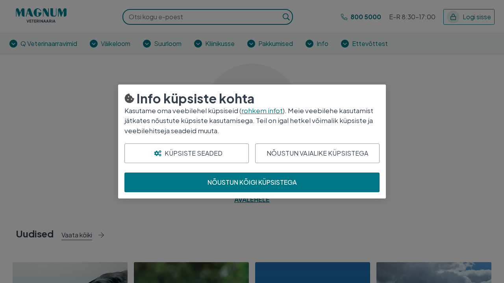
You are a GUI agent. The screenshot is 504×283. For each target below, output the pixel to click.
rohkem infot (262, 110)
